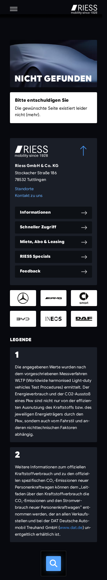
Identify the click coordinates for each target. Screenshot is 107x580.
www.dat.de (71, 527)
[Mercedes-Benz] (23, 298)
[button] (13, 9)
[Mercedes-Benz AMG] (54, 298)
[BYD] (23, 319)
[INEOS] (54, 319)
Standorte (24, 188)
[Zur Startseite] (84, 9)
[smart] (84, 298)
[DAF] (84, 319)
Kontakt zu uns (29, 195)
